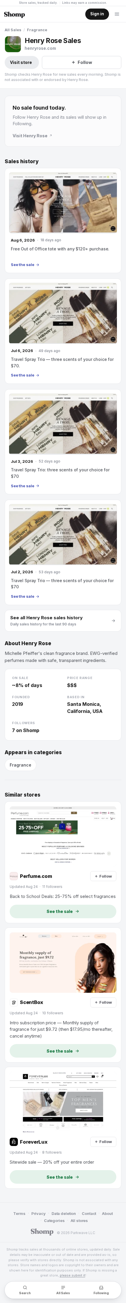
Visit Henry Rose (30, 135)
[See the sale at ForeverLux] (63, 1127)
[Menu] (117, 14)
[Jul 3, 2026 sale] (63, 441)
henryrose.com (40, 48)
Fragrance (37, 30)
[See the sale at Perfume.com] (63, 862)
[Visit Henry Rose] (13, 44)
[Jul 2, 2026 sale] (63, 552)
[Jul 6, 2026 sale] (63, 331)
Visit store (21, 62)
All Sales (13, 30)
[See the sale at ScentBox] (63, 995)
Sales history (22, 161)
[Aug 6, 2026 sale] (63, 220)
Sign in (97, 13)
